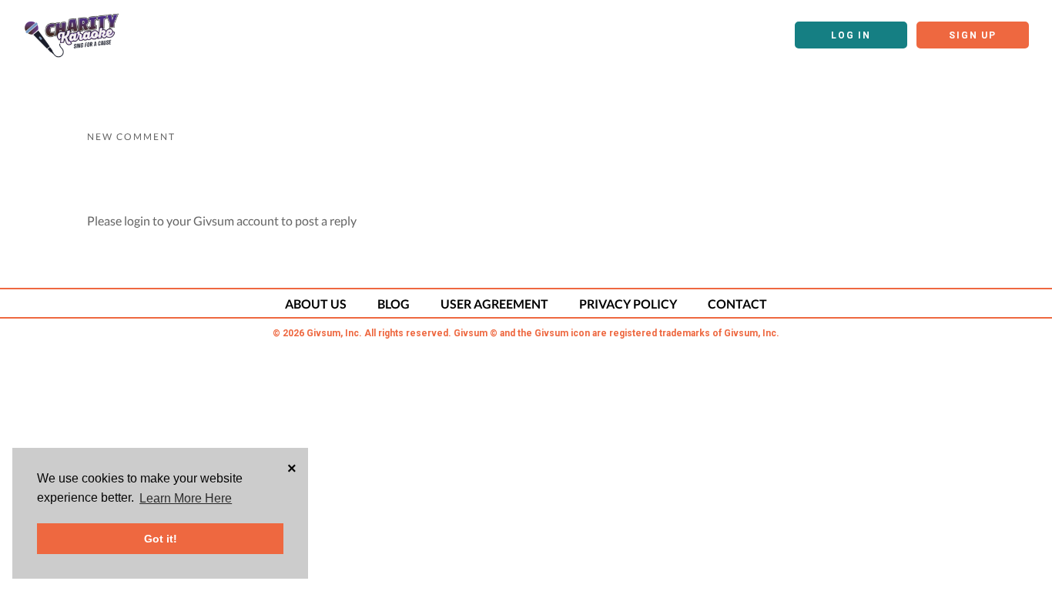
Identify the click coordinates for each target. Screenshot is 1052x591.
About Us (316, 303)
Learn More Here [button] (185, 498)
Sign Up (973, 35)
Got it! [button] (160, 539)
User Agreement (494, 303)
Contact (737, 303)
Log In (851, 35)
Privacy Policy (628, 303)
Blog (393, 303)
